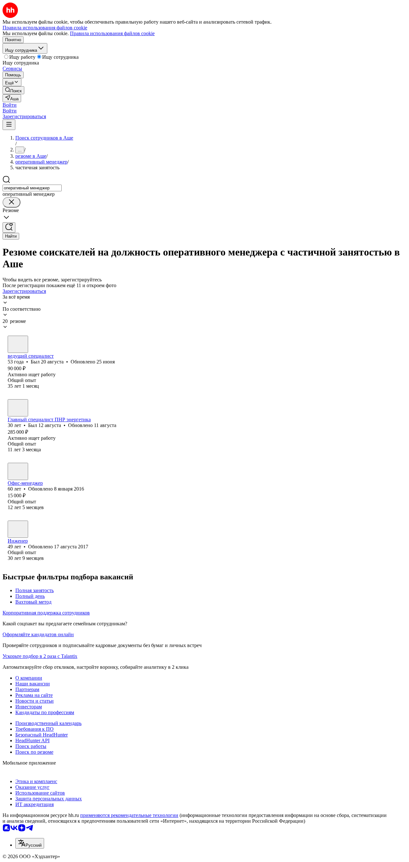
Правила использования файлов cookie (112, 33)
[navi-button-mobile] (9, 124)
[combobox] (32, 188)
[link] (13, 90)
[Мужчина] (18, 344)
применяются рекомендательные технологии (129, 815)
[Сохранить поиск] (9, 227)
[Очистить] (11, 202)
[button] (10, 105)
